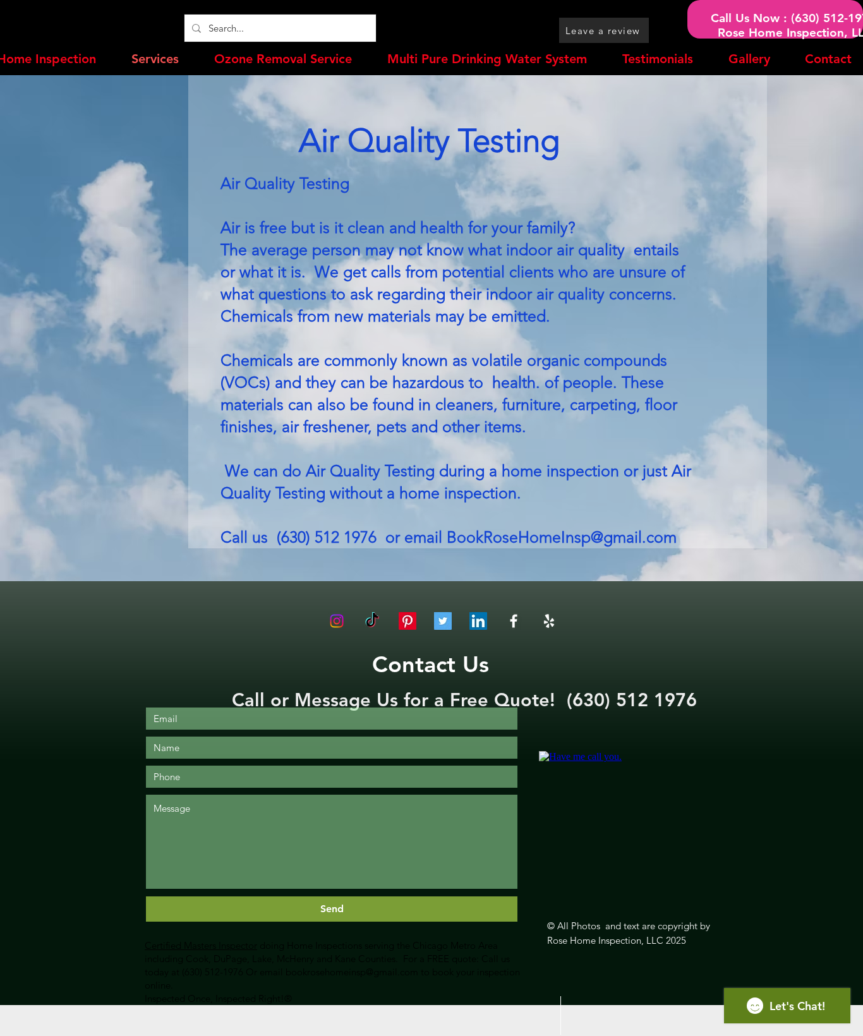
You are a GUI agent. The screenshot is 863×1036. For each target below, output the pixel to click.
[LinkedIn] (478, 621)
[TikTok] (372, 621)
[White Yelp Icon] (549, 621)
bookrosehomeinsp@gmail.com (352, 972)
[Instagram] (337, 621)
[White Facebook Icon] (513, 621)
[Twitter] (443, 621)
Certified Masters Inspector (201, 945)
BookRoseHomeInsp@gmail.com (562, 536)
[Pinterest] (407, 621)
